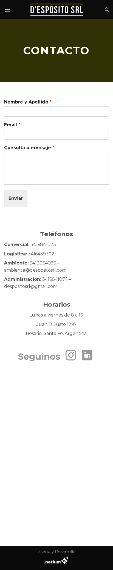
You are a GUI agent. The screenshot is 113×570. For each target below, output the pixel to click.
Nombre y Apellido (28, 102)
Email (12, 124)
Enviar (16, 198)
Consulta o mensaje (29, 147)
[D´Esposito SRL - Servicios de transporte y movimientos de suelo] (56, 9)
